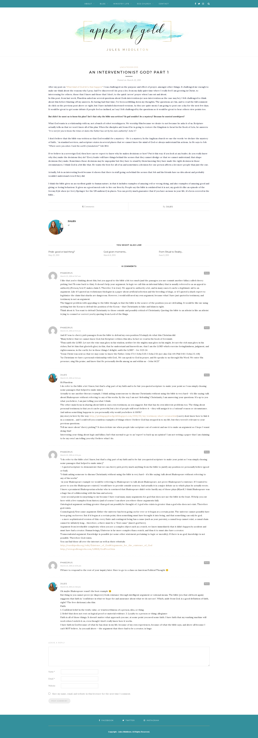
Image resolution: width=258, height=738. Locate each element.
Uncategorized (129, 67)
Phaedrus (66, 273)
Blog (103, 4)
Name (51, 671)
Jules (169, 206)
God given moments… (115, 251)
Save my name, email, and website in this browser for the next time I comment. (91, 693)
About (88, 4)
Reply (207, 273)
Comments (88, 206)
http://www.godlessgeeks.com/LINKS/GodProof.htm (87, 549)
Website (51, 686)
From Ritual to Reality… (171, 251)
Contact (164, 4)
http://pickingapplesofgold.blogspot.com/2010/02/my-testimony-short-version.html (133, 416)
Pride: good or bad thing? (61, 251)
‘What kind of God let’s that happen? (84, 87)
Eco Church (144, 4)
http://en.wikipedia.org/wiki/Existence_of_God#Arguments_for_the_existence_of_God (106, 545)
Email (51, 679)
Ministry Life (121, 4)
